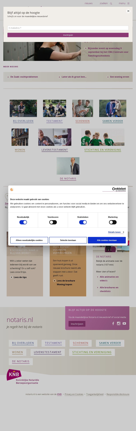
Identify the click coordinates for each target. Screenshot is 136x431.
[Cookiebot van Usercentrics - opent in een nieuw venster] (114, 190)
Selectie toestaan (68, 240)
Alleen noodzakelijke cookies (29, 240)
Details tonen (114, 232)
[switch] (53, 222)
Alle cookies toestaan (107, 240)
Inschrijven (68, 35)
